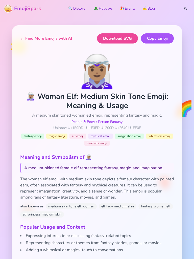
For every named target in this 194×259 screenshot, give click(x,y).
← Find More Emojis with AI (46, 38)
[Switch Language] (185, 8)
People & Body (83, 121)
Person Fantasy (110, 121)
